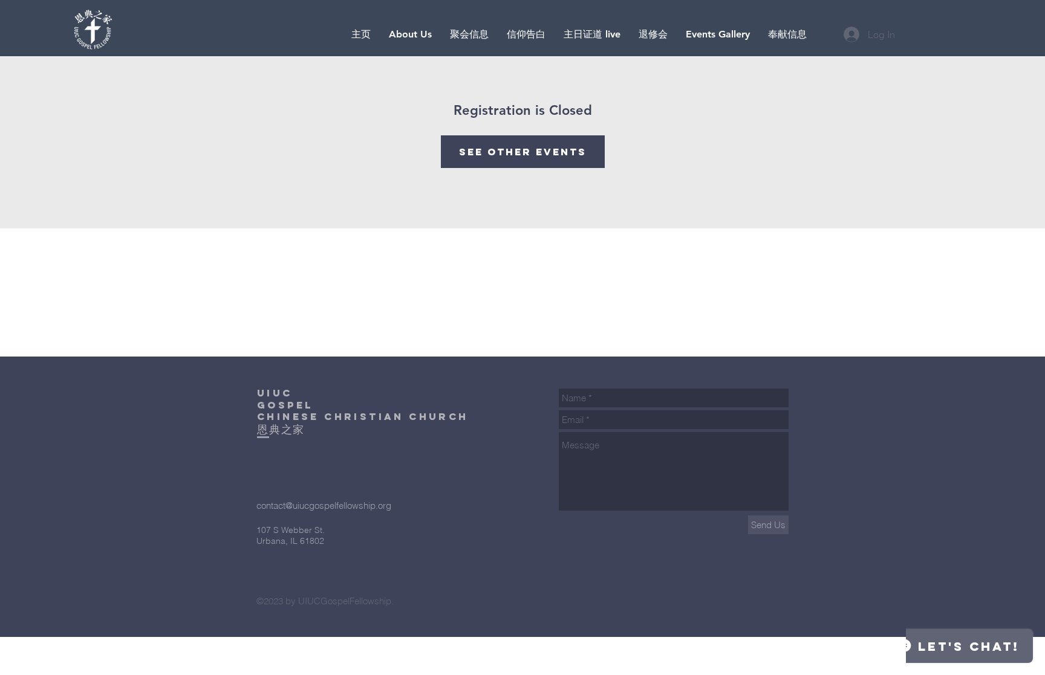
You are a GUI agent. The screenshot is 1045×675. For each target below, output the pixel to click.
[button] (592, 34)
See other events (523, 152)
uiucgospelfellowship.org (342, 505)
